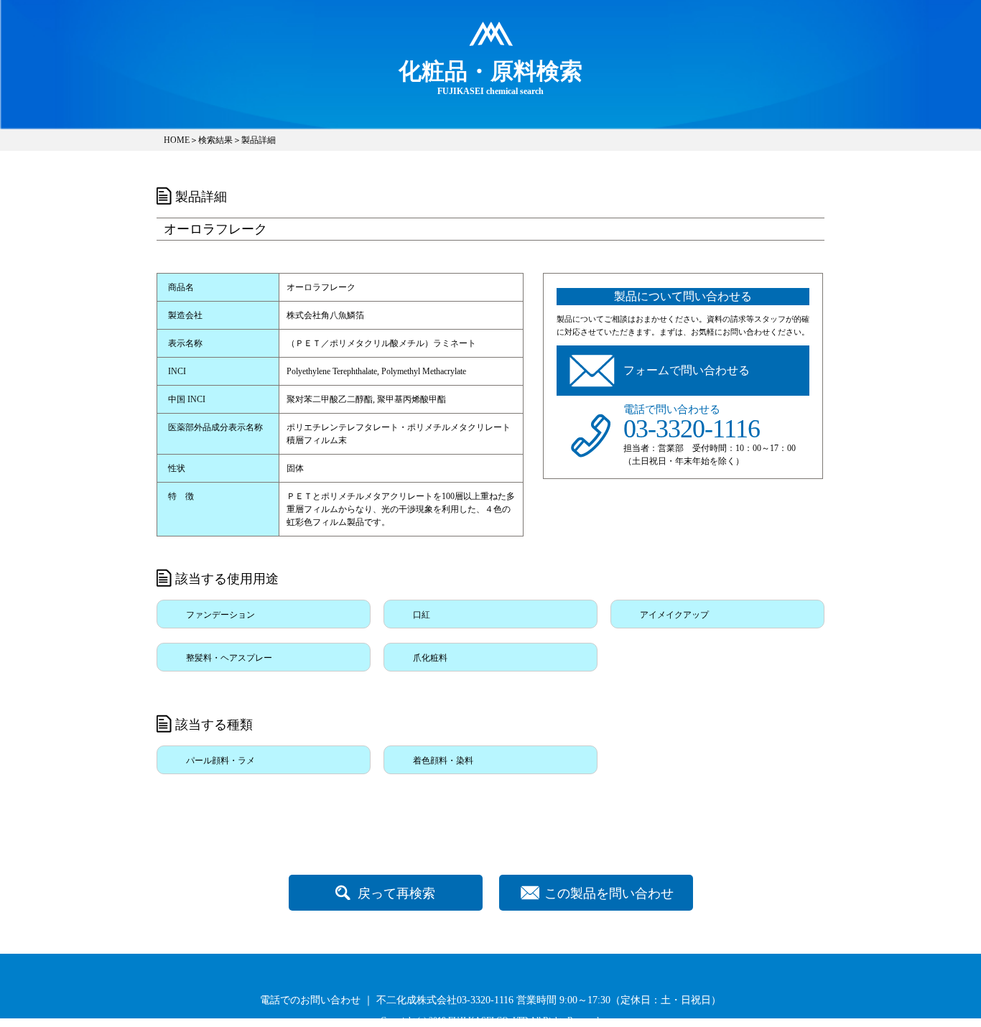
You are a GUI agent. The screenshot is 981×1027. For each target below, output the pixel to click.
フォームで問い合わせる (686, 370)
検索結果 (215, 140)
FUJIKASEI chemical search (490, 77)
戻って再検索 (396, 893)
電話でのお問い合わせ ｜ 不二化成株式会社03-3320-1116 (386, 1000)
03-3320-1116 (691, 428)
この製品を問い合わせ (609, 893)
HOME (177, 140)
